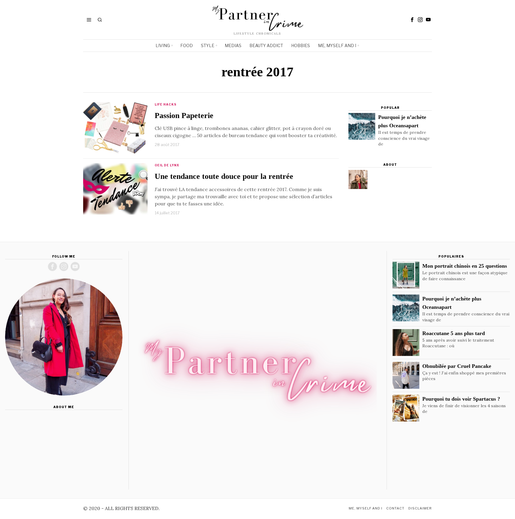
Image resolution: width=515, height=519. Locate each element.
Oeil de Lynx (167, 165)
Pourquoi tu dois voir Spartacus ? (461, 399)
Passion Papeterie (184, 115)
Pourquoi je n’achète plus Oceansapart (402, 121)
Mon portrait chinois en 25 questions (464, 266)
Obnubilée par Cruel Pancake (456, 366)
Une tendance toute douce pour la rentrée (224, 176)
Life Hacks (165, 104)
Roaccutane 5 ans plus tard (453, 333)
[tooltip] (412, 19)
